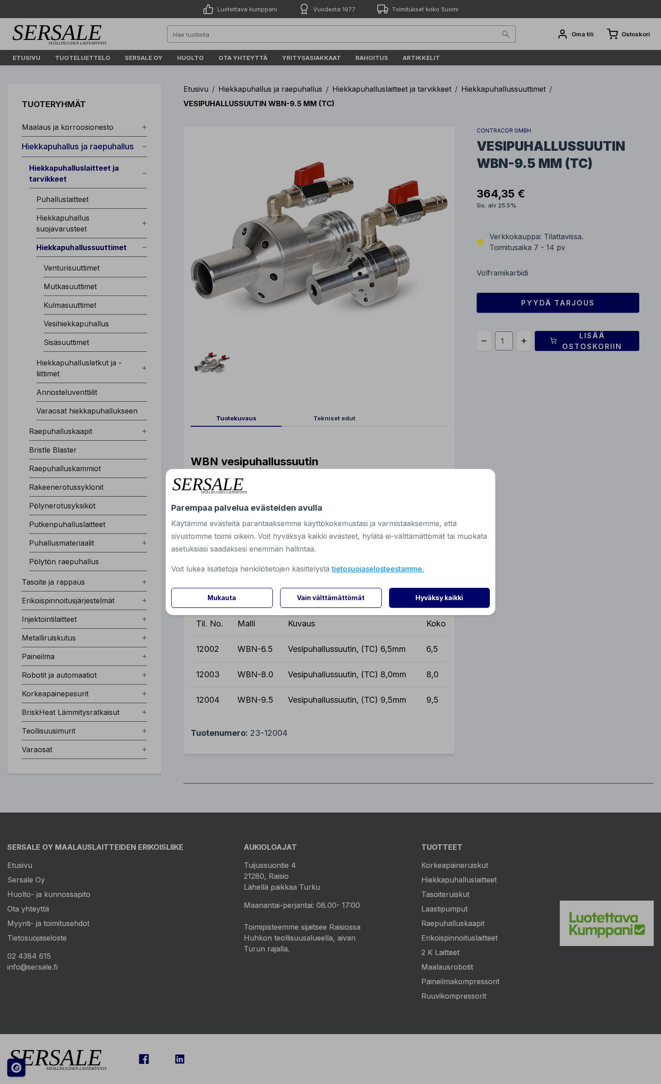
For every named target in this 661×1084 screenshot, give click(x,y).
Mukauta (221, 597)
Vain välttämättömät (331, 597)
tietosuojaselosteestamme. (378, 568)
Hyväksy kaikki (439, 597)
